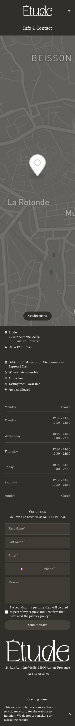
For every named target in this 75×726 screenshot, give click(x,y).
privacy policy (38, 616)
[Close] (69, 713)
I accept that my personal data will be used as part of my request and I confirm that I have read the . (39, 612)
